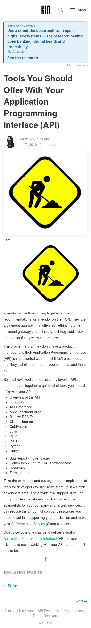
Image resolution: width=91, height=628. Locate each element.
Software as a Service (28, 523)
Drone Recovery (45, 615)
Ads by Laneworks (77, 65)
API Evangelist (49, 610)
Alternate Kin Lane (18, 610)
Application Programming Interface (30, 538)
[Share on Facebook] (46, 558)
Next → (81, 601)
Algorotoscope (76, 610)
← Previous (12, 585)
